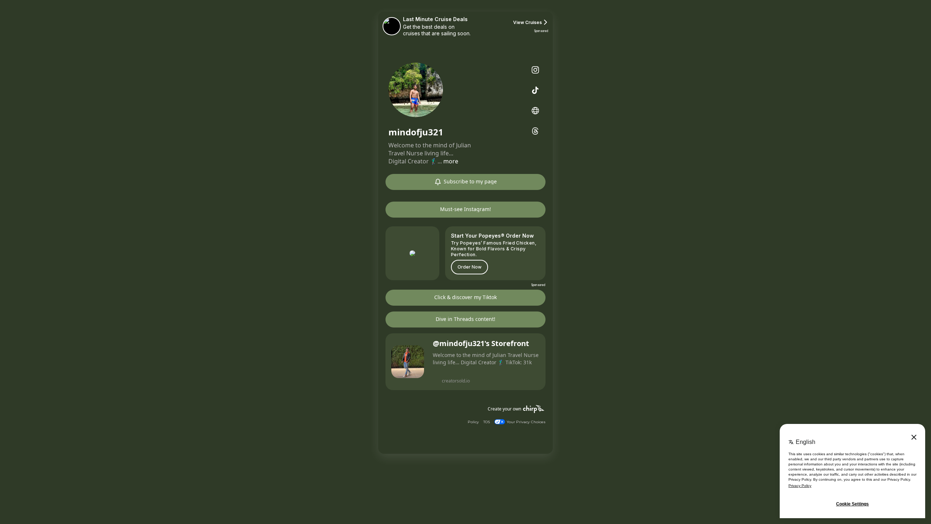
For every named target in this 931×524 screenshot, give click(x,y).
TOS (486, 422)
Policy (473, 422)
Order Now (469, 267)
